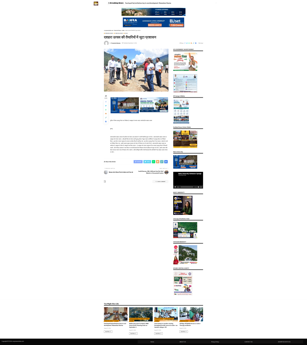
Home (152, 342)
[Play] (175, 187)
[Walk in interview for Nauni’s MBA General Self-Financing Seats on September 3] (141, 314)
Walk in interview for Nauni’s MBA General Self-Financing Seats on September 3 (139, 325)
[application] (188, 180)
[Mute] (198, 187)
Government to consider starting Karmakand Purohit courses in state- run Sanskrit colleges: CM (160, 3)
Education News (134, 318)
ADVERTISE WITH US (284, 342)
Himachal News (119, 33)
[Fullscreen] (201, 187)
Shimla (157, 320)
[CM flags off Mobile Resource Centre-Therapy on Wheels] (191, 314)
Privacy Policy (215, 342)
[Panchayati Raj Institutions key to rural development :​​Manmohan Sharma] (116, 314)
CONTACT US (248, 342)
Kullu (126, 33)
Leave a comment (161, 181)
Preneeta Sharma (115, 43)
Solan (116, 320)
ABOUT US (183, 342)
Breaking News (109, 33)
